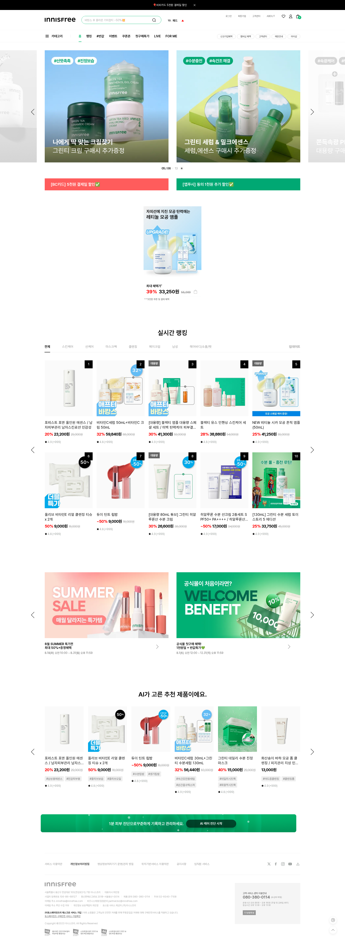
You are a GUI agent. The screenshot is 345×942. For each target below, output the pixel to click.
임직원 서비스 (201, 864)
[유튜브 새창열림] (290, 864)
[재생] (182, 168)
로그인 (229, 16)
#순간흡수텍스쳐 (185, 785)
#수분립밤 (138, 774)
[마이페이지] (290, 16)
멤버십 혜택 (245, 36)
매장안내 (279, 36)
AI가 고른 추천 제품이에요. (172, 694)
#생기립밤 (154, 774)
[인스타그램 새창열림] (283, 864)
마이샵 (294, 36)
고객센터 (256, 16)
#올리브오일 (114, 778)
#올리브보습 (96, 778)
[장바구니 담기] (195, 292)
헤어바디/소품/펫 (200, 347)
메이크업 (154, 347)
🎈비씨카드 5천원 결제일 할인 (170, 5)
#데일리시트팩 (228, 778)
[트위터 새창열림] (269, 864)
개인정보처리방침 (79, 864)
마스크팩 (111, 347)
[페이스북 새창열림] (276, 864)
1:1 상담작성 (249, 912)
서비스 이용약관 (53, 864)
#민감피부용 (73, 778)
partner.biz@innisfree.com (123, 901)
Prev (33, 112)
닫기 (194, 5)
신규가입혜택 (226, 36)
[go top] (333, 930)
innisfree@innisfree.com (69, 901)
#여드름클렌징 (271, 778)
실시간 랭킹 (172, 333)
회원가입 (242, 16)
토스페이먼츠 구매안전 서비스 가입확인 (62, 916)
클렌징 (133, 347)
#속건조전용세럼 (185, 778)
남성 (175, 347)
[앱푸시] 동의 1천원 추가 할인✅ (76, 184)
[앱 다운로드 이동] (297, 864)
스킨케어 (67, 347)
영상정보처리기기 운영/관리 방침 (115, 864)
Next (312, 112)
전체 (47, 347)
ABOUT (271, 16)
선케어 (89, 347)
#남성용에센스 (54, 778)
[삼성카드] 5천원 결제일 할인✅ (207, 184)
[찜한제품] (283, 16)
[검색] (154, 20)
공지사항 (181, 864)
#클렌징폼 (288, 778)
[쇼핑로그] (333, 920)
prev (33, 450)
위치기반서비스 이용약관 (155, 864)
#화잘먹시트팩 (228, 785)
